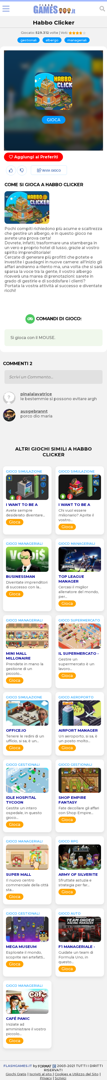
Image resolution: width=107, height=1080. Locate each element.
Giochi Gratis (16, 1074)
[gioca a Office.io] (27, 725)
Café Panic (18, 1018)
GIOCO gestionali (23, 765)
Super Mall (18, 874)
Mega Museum (21, 946)
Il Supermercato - (78, 653)
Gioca (14, 522)
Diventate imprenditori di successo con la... (27, 584)
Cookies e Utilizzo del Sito (77, 1074)
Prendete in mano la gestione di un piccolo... (24, 669)
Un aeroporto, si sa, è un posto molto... (77, 738)
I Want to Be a (22, 504)
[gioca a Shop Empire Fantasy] (79, 792)
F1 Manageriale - (76, 946)
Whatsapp (39, 192)
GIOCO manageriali (24, 544)
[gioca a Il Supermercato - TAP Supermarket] (79, 648)
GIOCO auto (69, 913)
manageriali (77, 40)
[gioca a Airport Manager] (79, 725)
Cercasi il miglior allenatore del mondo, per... (78, 592)
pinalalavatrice (36, 394)
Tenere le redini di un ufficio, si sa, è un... (25, 738)
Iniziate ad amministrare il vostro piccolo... (26, 1029)
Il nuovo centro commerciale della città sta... (27, 885)
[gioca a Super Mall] (27, 869)
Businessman (20, 576)
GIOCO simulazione (24, 471)
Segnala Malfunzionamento (43, 205)
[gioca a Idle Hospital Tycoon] (27, 792)
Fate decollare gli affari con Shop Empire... (78, 810)
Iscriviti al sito (41, 1074)
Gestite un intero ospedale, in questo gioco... (24, 813)
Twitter (36, 181)
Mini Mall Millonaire (18, 656)
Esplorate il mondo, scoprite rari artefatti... (25, 954)
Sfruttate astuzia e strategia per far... (75, 882)
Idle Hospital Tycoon (21, 800)
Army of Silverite (78, 874)
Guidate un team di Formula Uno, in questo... (75, 957)
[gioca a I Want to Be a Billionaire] (27, 499)
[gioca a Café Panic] (27, 1013)
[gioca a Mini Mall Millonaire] (27, 648)
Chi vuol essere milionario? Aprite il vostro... (76, 515)
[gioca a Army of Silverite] (79, 869)
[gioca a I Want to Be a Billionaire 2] (79, 499)
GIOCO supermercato (79, 620)
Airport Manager (78, 730)
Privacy (46, 1078)
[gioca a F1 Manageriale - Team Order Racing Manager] (79, 941)
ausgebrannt (34, 411)
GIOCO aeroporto (76, 697)
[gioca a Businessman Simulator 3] (27, 571)
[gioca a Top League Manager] (79, 571)
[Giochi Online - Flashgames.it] (54, 13)
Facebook (39, 170)
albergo (52, 40)
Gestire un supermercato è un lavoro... (76, 664)
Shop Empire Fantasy (72, 800)
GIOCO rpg (68, 841)
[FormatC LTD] (47, 1066)
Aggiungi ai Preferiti (35, 157)
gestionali (28, 40)
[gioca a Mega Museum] (27, 941)
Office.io (16, 730)
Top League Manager (71, 579)
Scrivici (60, 1078)
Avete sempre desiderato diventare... (25, 512)
